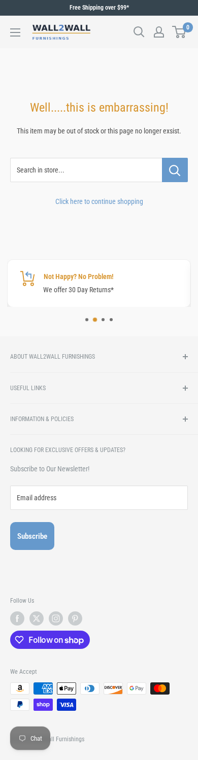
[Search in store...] (175, 170)
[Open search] (139, 32)
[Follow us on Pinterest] (75, 618)
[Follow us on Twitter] (36, 618)
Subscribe (32, 536)
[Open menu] (15, 32)
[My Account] (159, 32)
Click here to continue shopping (99, 201)
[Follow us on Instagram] (56, 618)
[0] (179, 32)
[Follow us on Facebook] (17, 618)
